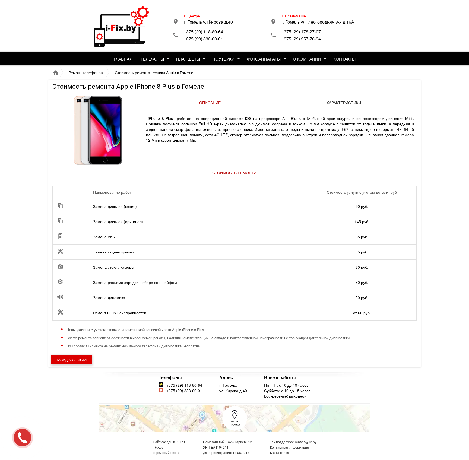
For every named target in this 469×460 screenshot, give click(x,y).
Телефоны (152, 59)
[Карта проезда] (234, 429)
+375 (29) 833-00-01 (203, 39)
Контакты (344, 59)
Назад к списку (71, 359)
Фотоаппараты (264, 59)
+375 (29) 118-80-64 (203, 31)
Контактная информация (289, 447)
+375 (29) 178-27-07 (301, 31)
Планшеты (188, 59)
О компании (307, 59)
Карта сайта (279, 452)
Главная (123, 59)
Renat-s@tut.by (305, 441)
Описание (210, 102)
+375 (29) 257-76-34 (301, 39)
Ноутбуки (223, 59)
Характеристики (344, 102)
